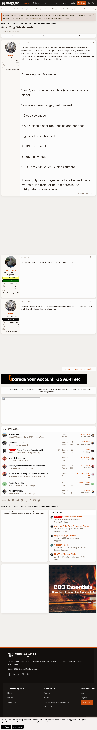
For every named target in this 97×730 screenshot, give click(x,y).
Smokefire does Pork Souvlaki (30, 450)
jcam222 (12, 453)
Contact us (11, 702)
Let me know (34, 18)
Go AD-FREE (87, 703)
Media (47, 3)
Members (60, 3)
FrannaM (86, 478)
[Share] (90, 42)
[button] (41, 3)
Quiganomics (14, 468)
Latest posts (56, 512)
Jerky (78, 9)
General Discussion (61, 531)
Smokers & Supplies (52, 9)
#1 (94, 43)
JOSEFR (12, 486)
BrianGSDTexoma (15, 437)
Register (84, 698)
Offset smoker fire (61, 545)
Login (83, 693)
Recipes (87, 9)
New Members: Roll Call (9, 9)
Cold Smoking (68, 9)
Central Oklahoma (12, 70)
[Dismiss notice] (94, 15)
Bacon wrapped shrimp (72, 517)
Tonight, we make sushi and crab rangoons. (27, 466)
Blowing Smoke (27, 9)
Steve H (12, 445)
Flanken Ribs (14, 434)
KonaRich (86, 452)
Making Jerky (37, 476)
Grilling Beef (39, 437)
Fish (32, 468)
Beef (29, 445)
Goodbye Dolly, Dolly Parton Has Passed (71, 526)
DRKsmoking (85, 436)
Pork (31, 461)
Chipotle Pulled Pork (17, 458)
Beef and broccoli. (16, 442)
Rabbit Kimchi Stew (17, 483)
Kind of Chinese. (16, 491)
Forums (26, 3)
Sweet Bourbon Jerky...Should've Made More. (28, 473)
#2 (94, 257)
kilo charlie (13, 461)
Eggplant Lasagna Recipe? (65, 535)
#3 (94, 301)
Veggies (57, 541)
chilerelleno (85, 493)
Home (9, 693)
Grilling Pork (31, 453)
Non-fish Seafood (61, 522)
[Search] (93, 3)
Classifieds (48, 707)
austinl (5, 31)
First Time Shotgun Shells (65, 554)
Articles (36, 3)
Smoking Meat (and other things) (57, 702)
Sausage (39, 9)
